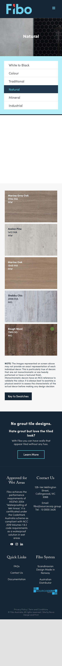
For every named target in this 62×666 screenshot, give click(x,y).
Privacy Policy (20, 609)
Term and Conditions (38, 609)
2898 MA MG (15, 299)
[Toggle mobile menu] (54, 8)
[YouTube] (11, 544)
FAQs (17, 566)
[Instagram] (16, 544)
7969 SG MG (15, 332)
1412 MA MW (15, 232)
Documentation (17, 579)
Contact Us (16, 572)
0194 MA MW (18, 199)
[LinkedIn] (21, 544)
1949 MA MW (15, 265)
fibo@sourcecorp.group (47, 506)
